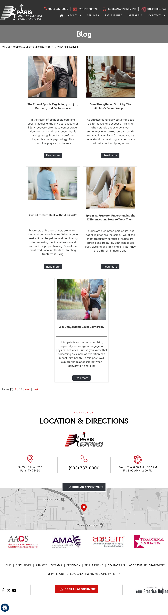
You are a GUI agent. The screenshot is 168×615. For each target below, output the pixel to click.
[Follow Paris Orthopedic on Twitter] (8, 591)
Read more (53, 155)
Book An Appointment (87, 486)
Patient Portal (88, 9)
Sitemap (56, 565)
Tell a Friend (94, 565)
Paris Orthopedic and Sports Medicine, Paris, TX (28, 47)
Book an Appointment (122, 9)
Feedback (73, 565)
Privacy (41, 565)
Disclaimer (24, 565)
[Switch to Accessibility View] (5, 608)
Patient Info (63, 47)
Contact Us (116, 565)
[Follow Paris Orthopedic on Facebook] (3, 591)
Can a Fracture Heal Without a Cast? (53, 215)
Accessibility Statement (147, 565)
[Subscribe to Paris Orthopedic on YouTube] (14, 591)
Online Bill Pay (156, 9)
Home (7, 565)
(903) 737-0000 (58, 8)
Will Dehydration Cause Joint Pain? (81, 326)
